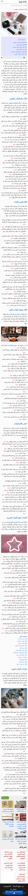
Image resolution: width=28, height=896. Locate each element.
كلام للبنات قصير (22, 643)
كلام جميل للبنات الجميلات (20, 652)
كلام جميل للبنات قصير (19, 47)
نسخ (21, 118)
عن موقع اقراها (18, 886)
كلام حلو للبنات (23, 659)
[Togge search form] (2, 1)
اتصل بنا (13, 889)
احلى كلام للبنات (20, 49)
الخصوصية (7, 886)
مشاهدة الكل (5, 798)
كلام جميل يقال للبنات (21, 650)
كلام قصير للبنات (20, 45)
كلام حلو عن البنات (22, 641)
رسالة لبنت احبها (22, 657)
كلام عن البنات (23, 648)
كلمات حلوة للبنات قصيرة (18, 51)
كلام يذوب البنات (22, 638)
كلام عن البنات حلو (22, 664)
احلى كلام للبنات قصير (21, 645)
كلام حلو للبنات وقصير (19, 42)
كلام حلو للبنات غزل (21, 655)
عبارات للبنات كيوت (19, 54)
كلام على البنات (23, 662)
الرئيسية (25, 5)
